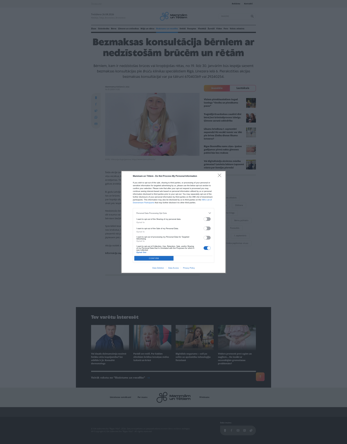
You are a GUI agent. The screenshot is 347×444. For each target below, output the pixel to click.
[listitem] (173, 213)
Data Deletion (158, 268)
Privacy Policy (189, 268)
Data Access (173, 268)
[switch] (207, 219)
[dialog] (173, 222)
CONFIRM (154, 258)
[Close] (220, 176)
